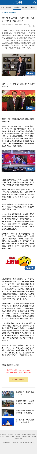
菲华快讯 (17, 7)
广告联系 (3, 434)
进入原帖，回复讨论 (18, 379)
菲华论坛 (9, 7)
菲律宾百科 (19, 438)
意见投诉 (10, 434)
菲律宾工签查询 (15, 436)
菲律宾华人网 (26, 434)
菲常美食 (32, 7)
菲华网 (16, 442)
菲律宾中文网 (26, 436)
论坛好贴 (24, 7)
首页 (2, 7)
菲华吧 (34, 436)
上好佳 (16, 365)
